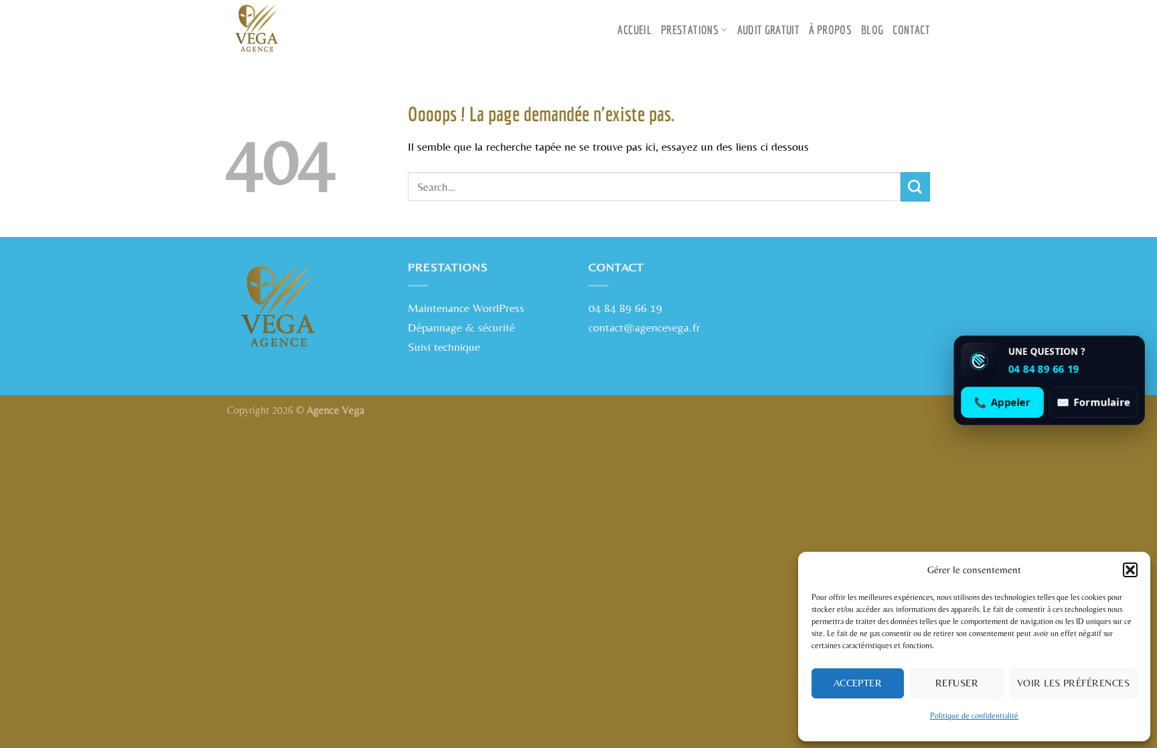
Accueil (634, 30)
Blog (872, 30)
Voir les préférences (1073, 682)
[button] (1130, 570)
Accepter (858, 682)
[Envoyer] (915, 187)
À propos (830, 30)
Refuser (956, 682)
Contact (911, 30)
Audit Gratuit (768, 30)
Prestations (689, 30)
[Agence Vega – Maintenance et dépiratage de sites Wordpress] (294, 30)
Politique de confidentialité (974, 716)
